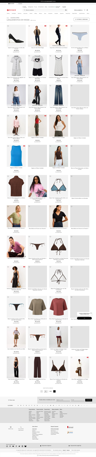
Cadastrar (88, 400)
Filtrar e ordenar (82, 19)
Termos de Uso (43, 453)
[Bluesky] (25, 446)
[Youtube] (13, 446)
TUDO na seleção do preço (48, 1)
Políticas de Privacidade (36, 453)
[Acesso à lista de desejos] (84, 10)
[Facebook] (16, 446)
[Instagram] (7, 446)
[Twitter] (19, 446)
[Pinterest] (10, 446)
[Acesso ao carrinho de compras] (87, 10)
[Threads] (22, 446)
